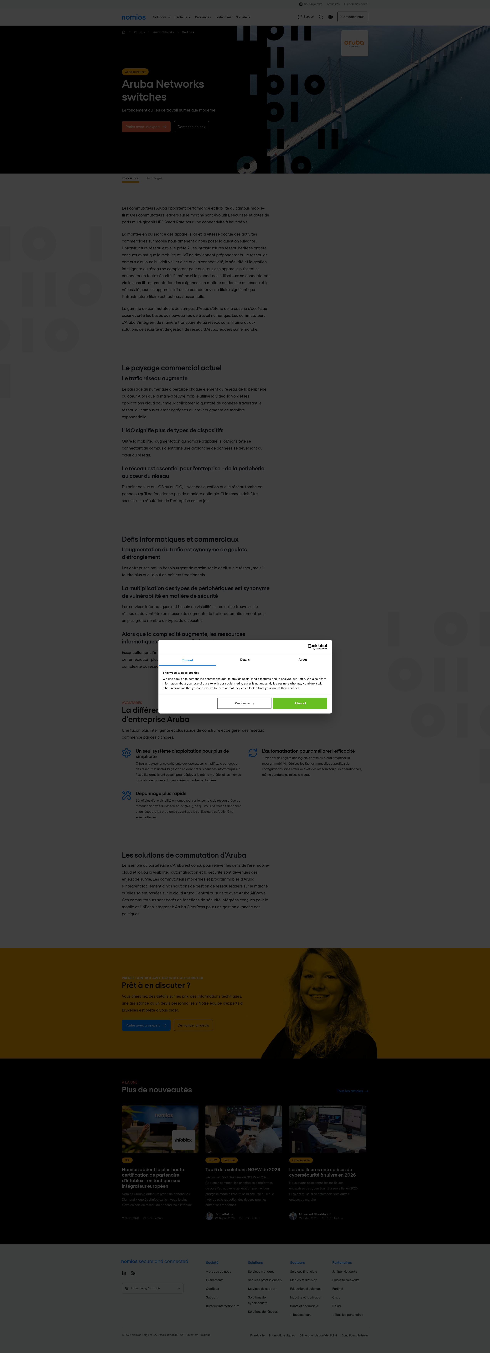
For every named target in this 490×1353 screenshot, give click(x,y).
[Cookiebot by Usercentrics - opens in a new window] (310, 647)
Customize (242, 703)
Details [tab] (245, 659)
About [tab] (303, 659)
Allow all (300, 703)
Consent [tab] (187, 660)
